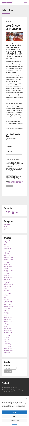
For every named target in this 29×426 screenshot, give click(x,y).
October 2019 (7, 292)
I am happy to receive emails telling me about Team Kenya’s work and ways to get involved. (14, 164)
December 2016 (8, 330)
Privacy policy (14, 424)
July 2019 (6, 295)
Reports (6, 228)
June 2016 (6, 339)
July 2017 (6, 323)
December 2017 (8, 317)
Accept (14, 412)
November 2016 (8, 332)
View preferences (14, 420)
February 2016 (8, 345)
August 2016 (7, 335)
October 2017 (7, 319)
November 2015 (8, 350)
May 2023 (6, 261)
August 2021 (7, 281)
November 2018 (8, 303)
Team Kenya (7, 2)
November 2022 (8, 270)
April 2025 (6, 253)
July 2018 (6, 310)
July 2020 (6, 288)
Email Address (10, 140)
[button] (26, 398)
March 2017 (7, 326)
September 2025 (8, 250)
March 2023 (7, 264)
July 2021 (6, 283)
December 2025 (8, 248)
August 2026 (7, 241)
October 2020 (7, 286)
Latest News (7, 224)
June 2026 (6, 242)
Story (5, 230)
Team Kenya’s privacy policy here (14, 171)
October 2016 (7, 334)
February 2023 (8, 266)
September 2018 (8, 306)
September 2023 (8, 259)
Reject (14, 416)
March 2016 (7, 343)
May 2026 (6, 244)
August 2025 (7, 251)
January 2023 (7, 268)
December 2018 (8, 301)
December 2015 (8, 348)
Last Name (9, 151)
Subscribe (7, 365)
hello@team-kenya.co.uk (10, 387)
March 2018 (7, 315)
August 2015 (7, 352)
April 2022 (6, 273)
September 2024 (8, 257)
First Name (9, 146)
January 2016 (7, 346)
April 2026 (6, 246)
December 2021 (8, 277)
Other (5, 226)
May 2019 (6, 297)
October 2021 (7, 279)
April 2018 (6, 314)
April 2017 (6, 324)
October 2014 (7, 354)
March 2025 (7, 255)
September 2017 (8, 321)
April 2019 (6, 299)
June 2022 (6, 272)
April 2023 (6, 262)
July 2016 (6, 337)
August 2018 (7, 308)
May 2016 (6, 341)
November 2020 (8, 284)
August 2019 (7, 293)
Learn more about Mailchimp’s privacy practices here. (14, 182)
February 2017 (8, 328)
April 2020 (6, 290)
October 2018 (7, 304)
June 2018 (6, 312)
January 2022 (7, 275)
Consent (8, 157)
